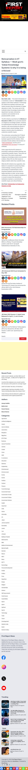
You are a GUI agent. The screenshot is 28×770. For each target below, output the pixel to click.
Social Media (5, 598)
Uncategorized (5, 621)
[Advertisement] (14, 35)
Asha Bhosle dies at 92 (16, 749)
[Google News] (24, 92)
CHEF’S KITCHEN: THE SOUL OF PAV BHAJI (12, 386)
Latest (3, 528)
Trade (3, 615)
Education (4, 460)
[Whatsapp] (15, 92)
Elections (4, 463)
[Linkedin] (6, 92)
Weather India (5, 624)
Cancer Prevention (6, 444)
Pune (3, 576)
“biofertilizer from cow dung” (9, 144)
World (3, 627)
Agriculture (4, 418)
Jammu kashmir (5, 522)
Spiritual (4, 607)
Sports (3, 610)
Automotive (4, 429)
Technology (4, 613)
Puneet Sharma (5, 409)
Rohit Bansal (14, 736)
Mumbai (4, 551)
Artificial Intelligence (6, 421)
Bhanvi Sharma (15, 705)
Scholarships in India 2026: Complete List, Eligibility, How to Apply (18, 741)
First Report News (16, 759)
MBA (3, 542)
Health (3, 503)
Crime (3, 452)
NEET (3, 556)
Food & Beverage (6, 489)
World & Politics (5, 629)
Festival (3, 483)
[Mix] (12, 92)
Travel (3, 618)
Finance (3, 486)
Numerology (4, 565)
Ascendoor (16, 761)
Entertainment (5, 469)
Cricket (3, 449)
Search (3, 336)
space (3, 604)
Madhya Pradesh (6, 536)
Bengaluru (4, 432)
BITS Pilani (4, 438)
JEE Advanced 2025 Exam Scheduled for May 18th (14, 272)
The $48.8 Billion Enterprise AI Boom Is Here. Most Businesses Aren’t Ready (18, 712)
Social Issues (5, 596)
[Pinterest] (9, 92)
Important (4, 505)
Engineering (4, 466)
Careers (3, 446)
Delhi (3, 455)
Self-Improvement (6, 593)
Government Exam (6, 491)
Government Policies (6, 497)
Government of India (6, 494)
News (3, 559)
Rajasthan (4, 579)
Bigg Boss (4, 435)
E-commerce (5, 458)
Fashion (3, 480)
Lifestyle (4, 534)
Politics (3, 573)
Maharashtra (5, 539)
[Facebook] (18, 92)
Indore (3, 511)
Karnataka (4, 525)
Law (3, 531)
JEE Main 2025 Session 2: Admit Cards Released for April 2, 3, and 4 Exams (13, 315)
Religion (3, 584)
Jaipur (3, 520)
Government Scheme (7, 500)
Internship (4, 514)
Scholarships (5, 587)
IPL (2, 517)
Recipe (3, 582)
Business (4, 441)
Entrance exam (5, 472)
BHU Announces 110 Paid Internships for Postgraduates (14, 228)
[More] (6, 95)
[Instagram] (21, 92)
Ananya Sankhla (6, 403)
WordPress (4, 763)
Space (3, 601)
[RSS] (3, 95)
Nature (3, 553)
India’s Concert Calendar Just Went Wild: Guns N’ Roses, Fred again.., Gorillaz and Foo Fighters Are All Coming (13, 377)
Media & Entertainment (7, 545)
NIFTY (3, 562)
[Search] (25, 51)
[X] (3, 92)
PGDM (3, 570)
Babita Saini (5, 73)
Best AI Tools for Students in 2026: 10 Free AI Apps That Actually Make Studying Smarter (18, 720)
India (3, 508)
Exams (3, 477)
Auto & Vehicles (5, 427)
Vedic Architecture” (7, 142)
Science (3, 590)
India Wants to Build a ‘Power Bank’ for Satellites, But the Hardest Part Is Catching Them (18, 702)
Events (3, 475)
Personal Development (7, 567)
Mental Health (5, 548)
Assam (3, 424)
